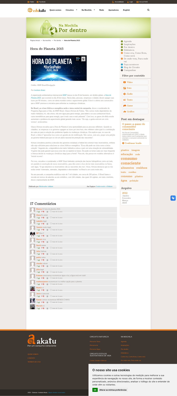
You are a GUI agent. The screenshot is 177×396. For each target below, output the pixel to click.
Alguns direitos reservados (56, 392)
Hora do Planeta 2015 (46, 49)
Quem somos (55, 10)
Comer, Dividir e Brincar (98, 360)
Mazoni (39, 239)
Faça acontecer (131, 64)
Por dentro (57, 40)
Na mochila (47, 40)
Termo (147, 9)
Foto (129, 88)
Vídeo (130, 82)
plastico (125, 150)
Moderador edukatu (46, 186)
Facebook (42, 2)
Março (125, 200)
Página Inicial (35, 40)
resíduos (141, 167)
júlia (38, 270)
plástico (139, 176)
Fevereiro (126, 198)
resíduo (132, 172)
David (38, 245)
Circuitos (70, 10)
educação (127, 154)
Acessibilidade (119, 2)
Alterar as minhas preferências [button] (113, 390)
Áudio (130, 94)
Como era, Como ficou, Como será (133, 357)
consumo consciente (131, 160)
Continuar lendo (133, 143)
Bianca (39, 209)
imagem (136, 150)
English (126, 10)
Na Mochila (86, 10)
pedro (38, 257)
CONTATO (31, 358)
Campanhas (130, 70)
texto (123, 172)
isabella (39, 221)
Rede (101, 10)
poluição (134, 180)
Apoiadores (113, 10)
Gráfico (130, 111)
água (124, 180)
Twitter (32, 2)
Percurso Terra (95, 342)
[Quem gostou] (47, 211)
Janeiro (125, 196)
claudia (39, 263)
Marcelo (39, 306)
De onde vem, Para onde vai (131, 360)
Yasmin (39, 227)
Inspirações (129, 44)
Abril (124, 203)
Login (131, 2)
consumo (126, 176)
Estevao (39, 275)
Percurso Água (95, 349)
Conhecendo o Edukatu (104, 186)
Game (130, 105)
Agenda (128, 41)
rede (137, 154)
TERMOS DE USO (34, 362)
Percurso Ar (94, 345)
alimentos (127, 167)
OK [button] (95, 390)
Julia (38, 251)
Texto (130, 100)
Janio (38, 294)
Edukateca (129, 50)
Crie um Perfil (143, 2)
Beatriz (39, 288)
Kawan (39, 300)
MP (37, 233)
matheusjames (42, 282)
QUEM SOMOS (33, 354)
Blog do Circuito (132, 67)
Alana (38, 215)
